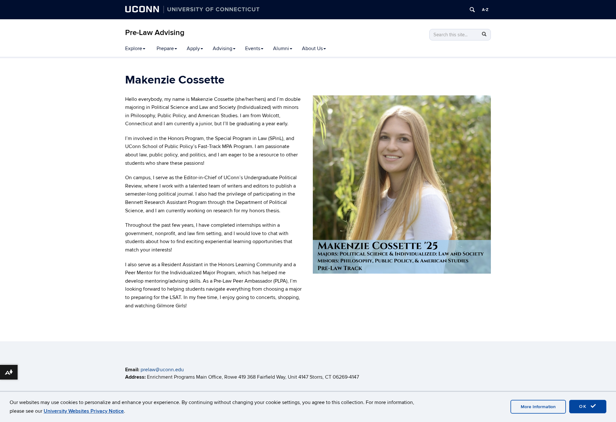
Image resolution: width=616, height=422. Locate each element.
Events (252, 48)
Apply (193, 48)
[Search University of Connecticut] (472, 9)
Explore (133, 48)
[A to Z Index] (485, 9)
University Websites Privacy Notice (84, 411)
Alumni (281, 48)
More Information (538, 406)
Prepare (165, 48)
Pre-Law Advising (154, 32)
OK (584, 406)
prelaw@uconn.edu (162, 369)
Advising (222, 48)
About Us (312, 48)
